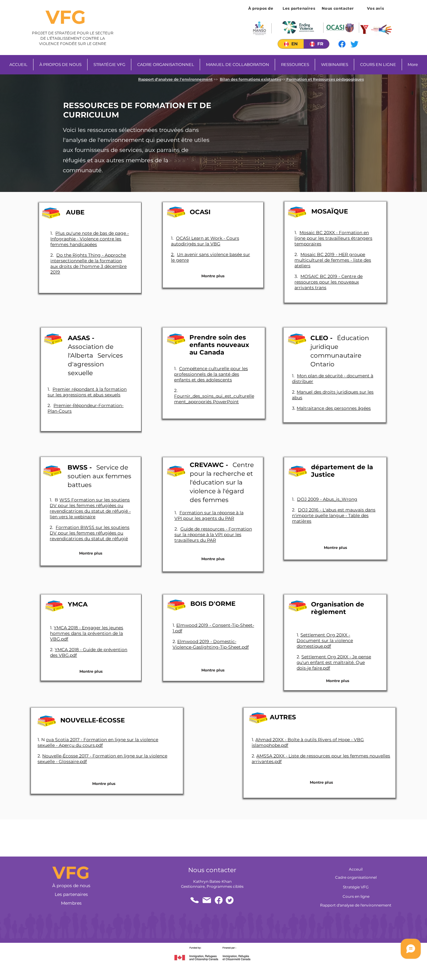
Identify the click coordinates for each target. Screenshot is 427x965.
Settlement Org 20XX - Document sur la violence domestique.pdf (325, 640)
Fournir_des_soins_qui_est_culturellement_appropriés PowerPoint (214, 399)
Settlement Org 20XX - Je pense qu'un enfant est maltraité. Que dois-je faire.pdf (334, 662)
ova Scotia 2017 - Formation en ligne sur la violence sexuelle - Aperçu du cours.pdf (98, 742)
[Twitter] (354, 44)
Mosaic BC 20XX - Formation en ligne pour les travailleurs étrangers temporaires (333, 238)
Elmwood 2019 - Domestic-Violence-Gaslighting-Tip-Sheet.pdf (211, 644)
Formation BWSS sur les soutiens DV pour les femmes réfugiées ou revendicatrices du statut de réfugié (89, 533)
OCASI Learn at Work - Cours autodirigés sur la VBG (205, 241)
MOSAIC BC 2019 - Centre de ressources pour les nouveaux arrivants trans (328, 282)
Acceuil (356, 869)
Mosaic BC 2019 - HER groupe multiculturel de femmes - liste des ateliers (332, 260)
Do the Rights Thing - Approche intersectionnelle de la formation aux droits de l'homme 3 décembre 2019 (88, 263)
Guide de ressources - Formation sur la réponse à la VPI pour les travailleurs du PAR (213, 534)
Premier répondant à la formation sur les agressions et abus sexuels (87, 392)
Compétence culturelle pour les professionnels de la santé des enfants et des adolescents (211, 374)
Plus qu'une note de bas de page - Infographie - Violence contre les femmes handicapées (89, 238)
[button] (376, 8)
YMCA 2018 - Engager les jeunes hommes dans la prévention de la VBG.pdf (86, 633)
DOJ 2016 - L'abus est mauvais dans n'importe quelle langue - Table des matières (333, 515)
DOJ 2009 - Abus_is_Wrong (327, 499)
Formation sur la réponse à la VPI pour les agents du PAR (209, 515)
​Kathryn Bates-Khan (212, 881)
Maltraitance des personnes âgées (334, 408)
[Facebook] (342, 44)
